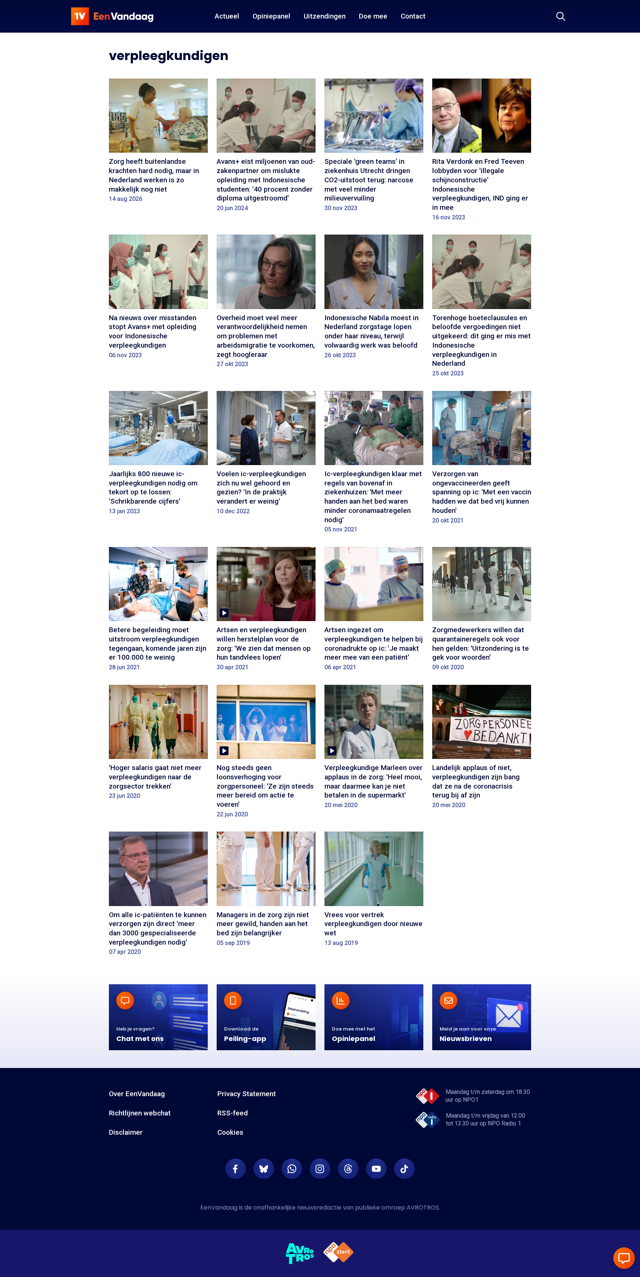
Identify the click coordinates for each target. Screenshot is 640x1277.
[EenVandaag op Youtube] (376, 1168)
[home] (112, 16)
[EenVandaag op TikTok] (404, 1168)
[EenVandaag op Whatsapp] (291, 1168)
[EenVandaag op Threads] (348, 1168)
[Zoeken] (561, 16)
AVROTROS (423, 1207)
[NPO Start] (338, 1253)
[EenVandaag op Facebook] (235, 1168)
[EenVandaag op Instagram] (320, 1168)
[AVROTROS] (300, 1253)
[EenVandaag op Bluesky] (263, 1168)
